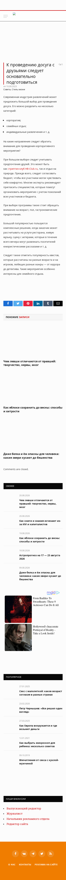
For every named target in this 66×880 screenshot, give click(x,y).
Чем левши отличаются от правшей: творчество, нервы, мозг (29, 363)
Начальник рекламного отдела (28, 818)
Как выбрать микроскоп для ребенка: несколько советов (37, 744)
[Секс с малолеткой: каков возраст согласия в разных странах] (10, 690)
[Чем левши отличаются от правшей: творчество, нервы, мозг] (33, 341)
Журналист (15, 813)
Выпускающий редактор (24, 808)
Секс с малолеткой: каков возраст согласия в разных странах (40, 693)
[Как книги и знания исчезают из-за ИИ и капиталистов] (10, 519)
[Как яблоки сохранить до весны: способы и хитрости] (33, 387)
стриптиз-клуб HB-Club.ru (23, 168)
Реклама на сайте (46, 864)
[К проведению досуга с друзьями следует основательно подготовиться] (33, 43)
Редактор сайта (17, 824)
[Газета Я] (38, 16)
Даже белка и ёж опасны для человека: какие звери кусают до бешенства (31, 456)
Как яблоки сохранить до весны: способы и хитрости (32, 409)
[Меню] (5, 16)
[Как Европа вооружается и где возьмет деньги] (10, 724)
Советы (7, 89)
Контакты (25, 864)
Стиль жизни (18, 89)
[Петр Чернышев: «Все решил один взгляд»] (10, 707)
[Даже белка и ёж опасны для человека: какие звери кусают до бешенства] (33, 433)
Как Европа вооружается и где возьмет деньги (38, 727)
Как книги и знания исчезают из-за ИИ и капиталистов (40, 522)
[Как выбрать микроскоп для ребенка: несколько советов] (10, 741)
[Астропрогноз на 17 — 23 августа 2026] (10, 554)
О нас (11, 864)
